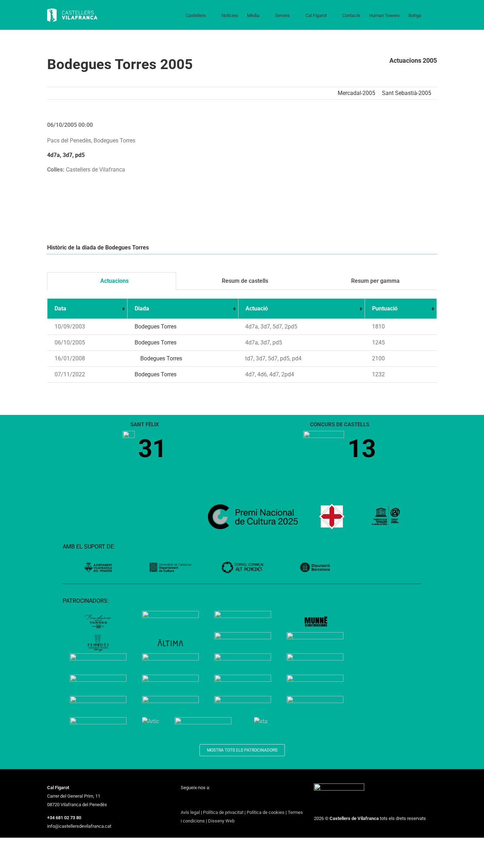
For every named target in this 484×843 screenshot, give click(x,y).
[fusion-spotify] (229, 800)
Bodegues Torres (155, 326)
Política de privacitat (223, 812)
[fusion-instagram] (201, 800)
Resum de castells (244, 280)
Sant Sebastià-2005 (406, 93)
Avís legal (190, 812)
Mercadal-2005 (356, 93)
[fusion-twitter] (192, 800)
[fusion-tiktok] (220, 800)
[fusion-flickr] (238, 800)
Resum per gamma (375, 280)
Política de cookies (266, 812)
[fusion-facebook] (183, 800)
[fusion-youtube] (210, 800)
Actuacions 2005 (413, 60)
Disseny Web (221, 821)
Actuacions (114, 280)
